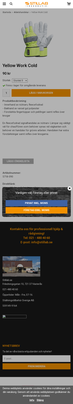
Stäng (40, 400)
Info (32, 400)
